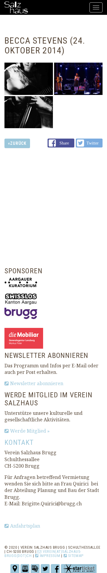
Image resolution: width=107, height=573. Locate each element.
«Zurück (17, 143)
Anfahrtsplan (25, 526)
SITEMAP (75, 555)
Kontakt (19, 442)
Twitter (89, 143)
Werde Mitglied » (30, 431)
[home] (16, 7)
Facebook (61, 144)
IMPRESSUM (50, 555)
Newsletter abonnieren (36, 383)
